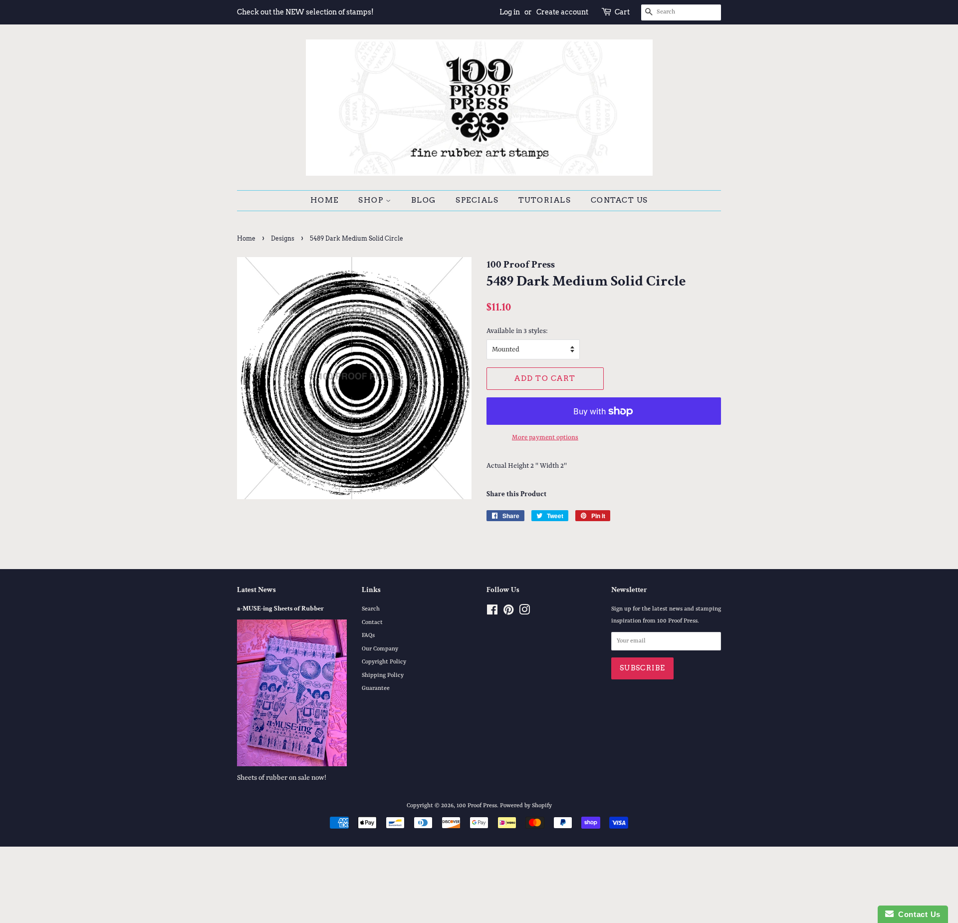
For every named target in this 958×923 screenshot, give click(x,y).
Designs (282, 238)
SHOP (372, 200)
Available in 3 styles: (517, 331)
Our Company (380, 648)
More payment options (545, 437)
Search (371, 609)
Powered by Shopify (526, 805)
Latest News (256, 590)
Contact (372, 622)
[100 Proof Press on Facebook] (492, 612)
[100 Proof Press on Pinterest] (508, 612)
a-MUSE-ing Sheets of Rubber (280, 608)
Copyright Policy (384, 661)
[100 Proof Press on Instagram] (524, 612)
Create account (562, 12)
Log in (509, 12)
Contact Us (619, 200)
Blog (423, 200)
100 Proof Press (477, 805)
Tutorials (544, 200)
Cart (622, 12)
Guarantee (376, 688)
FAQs (368, 635)
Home (324, 200)
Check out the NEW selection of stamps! (305, 12)
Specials (477, 200)
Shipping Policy (383, 675)
